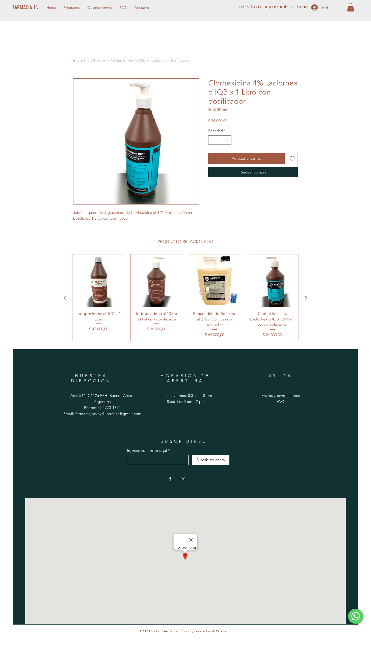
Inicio (78, 60)
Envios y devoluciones (280, 395)
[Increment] (227, 140)
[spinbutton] (219, 140)
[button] (350, 7)
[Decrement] (212, 140)
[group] (185, 297)
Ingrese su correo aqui (147, 451)
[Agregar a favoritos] (292, 158)
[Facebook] (170, 479)
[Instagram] (183, 479)
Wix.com (223, 631)
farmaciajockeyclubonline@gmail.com (108, 413)
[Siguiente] (306, 298)
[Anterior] (65, 298)
